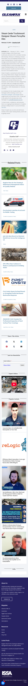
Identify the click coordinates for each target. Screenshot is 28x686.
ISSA (4, 190)
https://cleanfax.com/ (17, 144)
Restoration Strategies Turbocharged (10, 94)
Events (3, 630)
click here (3, 107)
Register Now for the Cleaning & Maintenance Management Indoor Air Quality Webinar (13, 184)
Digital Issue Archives (6, 613)
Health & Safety (6, 271)
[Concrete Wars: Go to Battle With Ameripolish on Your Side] (14, 416)
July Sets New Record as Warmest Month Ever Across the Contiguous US (14, 238)
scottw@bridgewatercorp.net (15, 100)
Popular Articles (5, 616)
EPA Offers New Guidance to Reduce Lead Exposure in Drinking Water (13, 265)
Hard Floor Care (6, 327)
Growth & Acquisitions (8, 216)
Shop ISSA (3, 635)
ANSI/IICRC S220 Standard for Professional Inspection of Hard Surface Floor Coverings (13, 321)
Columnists (4, 611)
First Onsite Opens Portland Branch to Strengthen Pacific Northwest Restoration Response (14, 293)
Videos (3, 632)
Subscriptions (4, 621)
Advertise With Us (5, 608)
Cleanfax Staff (16, 42)
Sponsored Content (6, 618)
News (14, 29)
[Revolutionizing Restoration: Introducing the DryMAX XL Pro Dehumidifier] (14, 547)
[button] (8, 4)
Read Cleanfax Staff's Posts (9, 133)
